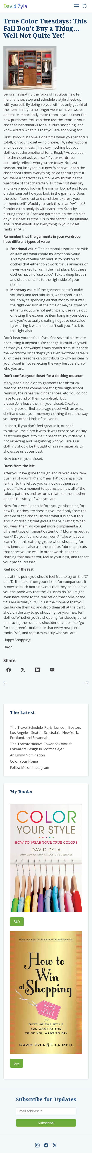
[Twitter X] (23, 670)
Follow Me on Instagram (29, 767)
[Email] (52, 670)
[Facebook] (8, 670)
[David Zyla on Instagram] (37, 1145)
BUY (16, 921)
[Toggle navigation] (76, 6)
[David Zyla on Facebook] (46, 1145)
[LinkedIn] (38, 670)
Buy (16, 1063)
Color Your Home (24, 761)
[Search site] (85, 6)
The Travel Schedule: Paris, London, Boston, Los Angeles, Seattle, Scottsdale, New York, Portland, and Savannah (45, 732)
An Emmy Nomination (27, 755)
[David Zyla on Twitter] (54, 1145)
